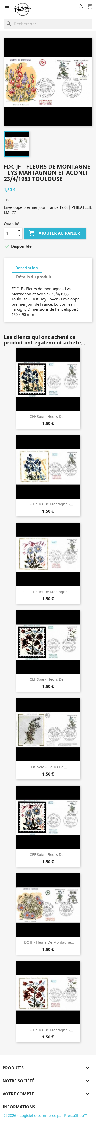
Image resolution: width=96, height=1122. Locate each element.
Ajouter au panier (54, 233)
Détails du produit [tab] (34, 276)
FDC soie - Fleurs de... (48, 767)
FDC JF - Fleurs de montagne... (48, 942)
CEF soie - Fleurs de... (48, 416)
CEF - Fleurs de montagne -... (48, 504)
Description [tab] (26, 267)
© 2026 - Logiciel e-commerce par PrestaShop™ (45, 1115)
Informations (19, 1107)
